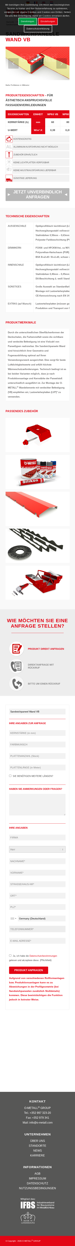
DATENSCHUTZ (37, 1183)
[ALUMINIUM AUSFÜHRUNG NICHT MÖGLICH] (37, 146)
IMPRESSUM (37, 1178)
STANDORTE (37, 1145)
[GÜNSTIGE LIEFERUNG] (37, 178)
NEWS (37, 1150)
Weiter (61, 63)
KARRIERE (37, 1155)
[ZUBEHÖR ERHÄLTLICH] (37, 154)
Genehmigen (27, 21)
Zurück (13, 63)
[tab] (37, 648)
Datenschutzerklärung (38, 29)
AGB (37, 1173)
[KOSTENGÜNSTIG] (37, 139)
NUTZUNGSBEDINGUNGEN (37, 1188)
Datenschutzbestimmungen (43, 956)
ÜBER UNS (37, 1140)
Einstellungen (48, 21)
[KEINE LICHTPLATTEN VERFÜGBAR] (37, 162)
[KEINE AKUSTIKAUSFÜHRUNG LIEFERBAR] (37, 170)
